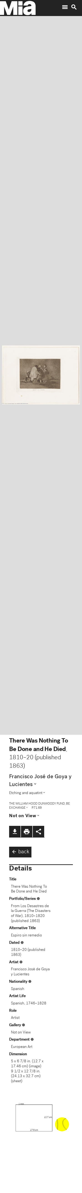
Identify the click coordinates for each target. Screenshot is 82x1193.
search (74, 7)
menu (65, 7)
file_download (14, 831)
